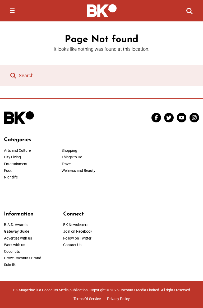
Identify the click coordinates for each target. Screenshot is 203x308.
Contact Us (72, 245)
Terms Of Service (87, 299)
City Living (12, 157)
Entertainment (15, 164)
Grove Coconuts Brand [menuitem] (22, 258)
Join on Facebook (77, 231)
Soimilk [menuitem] (10, 265)
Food (8, 170)
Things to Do (72, 157)
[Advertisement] (160, 170)
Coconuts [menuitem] (12, 251)
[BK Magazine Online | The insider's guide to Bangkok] (102, 10)
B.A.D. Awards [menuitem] (15, 225)
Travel (66, 164)
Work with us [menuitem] (14, 245)
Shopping (69, 150)
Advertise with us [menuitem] (18, 238)
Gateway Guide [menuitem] (16, 231)
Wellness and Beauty (78, 170)
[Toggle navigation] (12, 10)
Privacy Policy (118, 299)
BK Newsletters (75, 225)
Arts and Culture (17, 150)
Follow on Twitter (77, 238)
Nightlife (11, 177)
